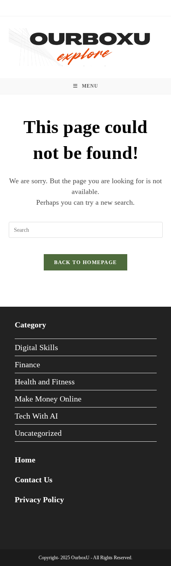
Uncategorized (38, 433)
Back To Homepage (85, 262)
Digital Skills (36, 347)
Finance (27, 364)
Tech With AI (36, 415)
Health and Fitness (45, 381)
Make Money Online (48, 398)
